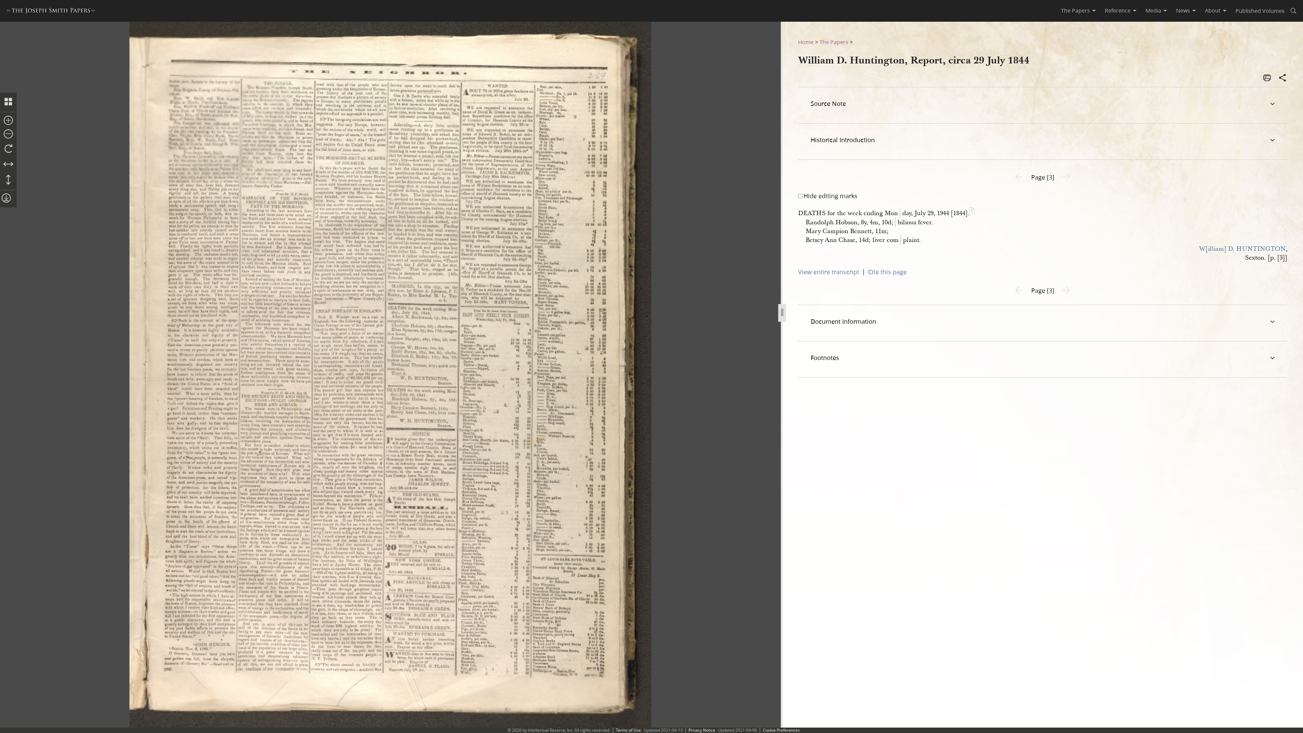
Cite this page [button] (887, 271)
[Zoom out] (8, 134)
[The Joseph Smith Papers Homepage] (50, 12)
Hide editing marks (830, 195)
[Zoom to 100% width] (8, 164)
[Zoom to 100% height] (8, 180)
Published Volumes (1260, 11)
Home (806, 42)
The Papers (833, 42)
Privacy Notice (701, 730)
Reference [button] (1118, 10)
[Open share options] (1282, 78)
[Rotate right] (8, 149)
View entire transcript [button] (828, 271)
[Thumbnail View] (8, 102)
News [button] (1183, 10)
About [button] (1213, 10)
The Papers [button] (1075, 10)
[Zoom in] (8, 120)
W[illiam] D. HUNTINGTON (1242, 249)
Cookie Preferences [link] (781, 730)
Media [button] (1153, 10)
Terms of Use (628, 730)
